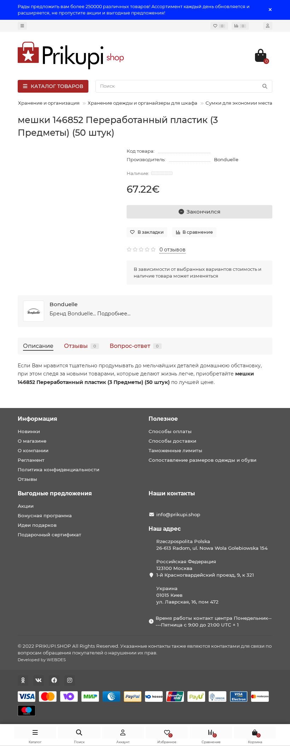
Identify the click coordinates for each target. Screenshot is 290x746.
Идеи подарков (37, 525)
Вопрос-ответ (134, 345)
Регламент (31, 460)
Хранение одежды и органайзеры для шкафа (142, 103)
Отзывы (80, 345)
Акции (26, 506)
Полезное (163, 418)
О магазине (32, 441)
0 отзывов (173, 249)
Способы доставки (172, 441)
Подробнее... (113, 313)
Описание (38, 345)
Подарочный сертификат (49, 534)
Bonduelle (226, 159)
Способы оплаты (170, 431)
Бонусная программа (45, 515)
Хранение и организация (49, 103)
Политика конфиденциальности (58, 469)
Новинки (29, 431)
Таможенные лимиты (175, 450)
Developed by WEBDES (42, 659)
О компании (33, 450)
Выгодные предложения (55, 493)
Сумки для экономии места (238, 103)
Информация (37, 418)
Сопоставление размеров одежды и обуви (202, 460)
